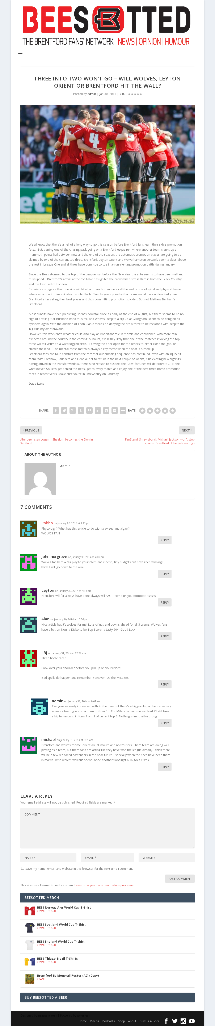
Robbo (47, 522)
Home (83, 1021)
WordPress (83, 1015)
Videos (94, 1021)
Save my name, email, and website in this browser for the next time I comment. (79, 869)
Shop (121, 1021)
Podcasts (108, 1021)
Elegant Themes (47, 1015)
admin (92, 94)
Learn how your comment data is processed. (104, 885)
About (132, 1021)
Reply (165, 540)
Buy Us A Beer (149, 1021)
